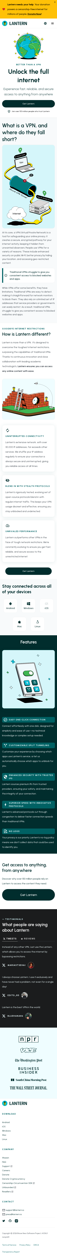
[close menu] (52, 23)
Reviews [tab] (29, 939)
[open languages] (45, 23)
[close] (55, 2)
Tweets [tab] (11, 939)
